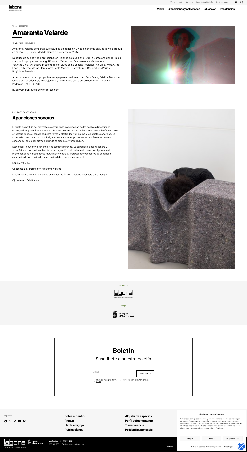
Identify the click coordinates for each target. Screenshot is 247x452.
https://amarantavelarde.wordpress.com (35, 89)
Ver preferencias (233, 438)
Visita (160, 9)
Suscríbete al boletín (204, 2)
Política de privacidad (214, 447)
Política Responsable (139, 430)
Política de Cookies (198, 447)
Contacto (170, 446)
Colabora (189, 2)
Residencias (227, 9)
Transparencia (134, 425)
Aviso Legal (228, 447)
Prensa (69, 420)
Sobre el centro (74, 416)
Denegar (211, 438)
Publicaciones (74, 430)
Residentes (23, 25)
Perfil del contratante (139, 420)
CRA (14, 25)
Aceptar (190, 438)
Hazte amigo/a (222, 2)
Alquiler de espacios (138, 416)
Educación (210, 9)
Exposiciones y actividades (183, 9)
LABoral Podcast (175, 2)
